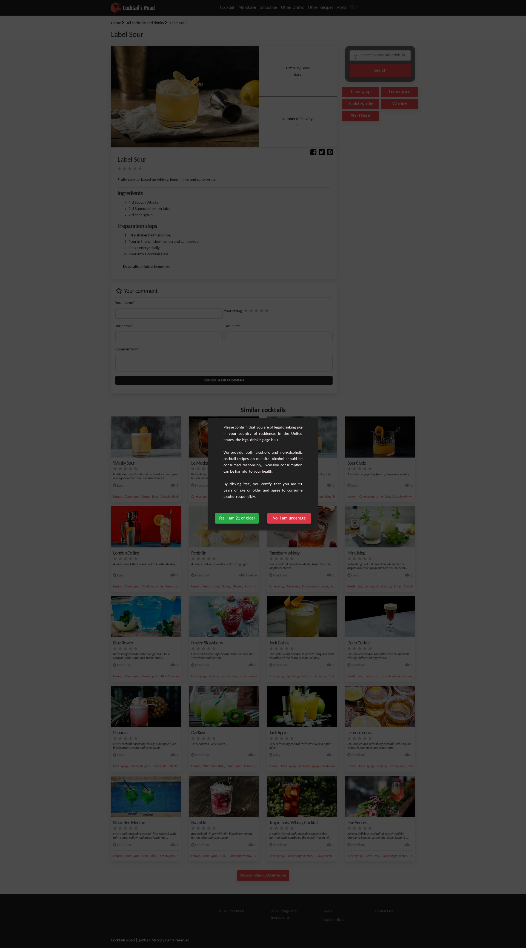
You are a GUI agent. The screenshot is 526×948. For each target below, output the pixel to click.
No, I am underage (289, 518)
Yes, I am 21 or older (237, 518)
